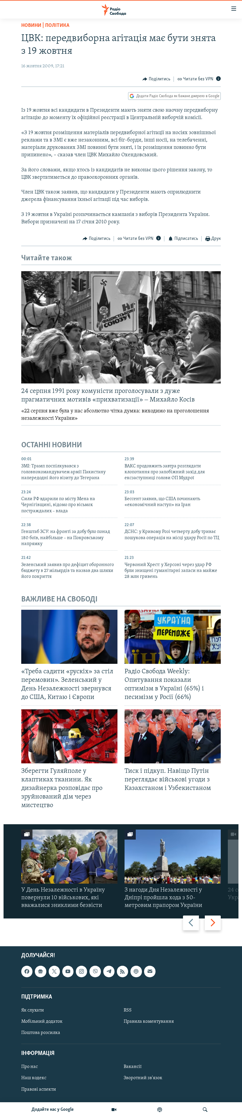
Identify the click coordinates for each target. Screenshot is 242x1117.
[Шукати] (205, 1109)
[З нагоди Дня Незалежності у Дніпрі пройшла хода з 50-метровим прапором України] (173, 857)
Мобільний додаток (42, 1021)
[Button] (156, 79)
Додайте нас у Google (53, 1109)
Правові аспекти (38, 1089)
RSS (128, 1010)
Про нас (29, 1066)
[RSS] (122, 971)
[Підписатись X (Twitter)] (54, 971)
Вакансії (133, 1066)
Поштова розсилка (40, 1032)
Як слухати (32, 1010)
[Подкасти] (160, 1109)
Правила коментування (149, 1021)
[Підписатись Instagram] (81, 971)
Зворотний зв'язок (143, 1078)
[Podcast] (136, 971)
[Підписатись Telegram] (109, 971)
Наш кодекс (33, 1078)
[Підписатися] (149, 971)
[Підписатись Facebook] (26, 971)
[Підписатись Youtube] (67, 971)
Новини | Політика (45, 25)
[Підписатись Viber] (95, 971)
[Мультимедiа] (114, 1109)
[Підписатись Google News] (40, 971)
